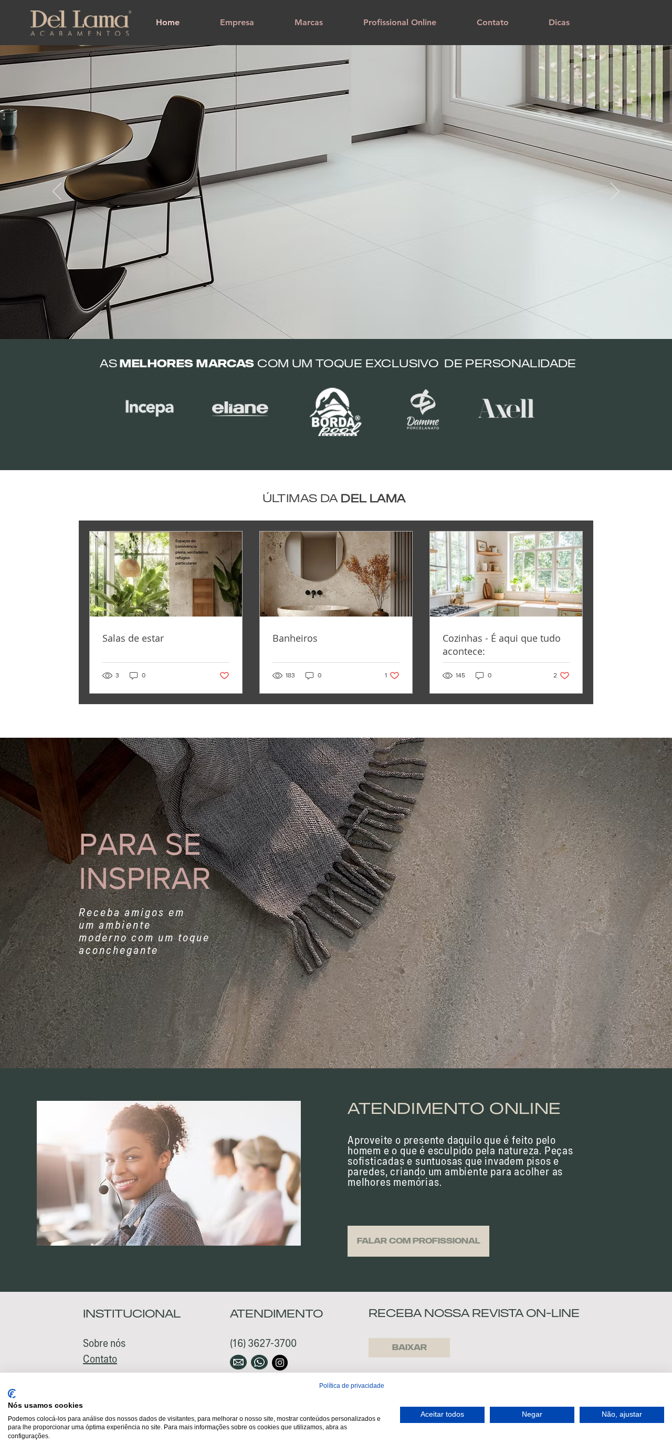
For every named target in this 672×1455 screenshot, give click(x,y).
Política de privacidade (351, 1385)
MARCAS (226, 363)
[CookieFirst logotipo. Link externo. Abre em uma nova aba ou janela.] (12, 1393)
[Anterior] (56, 192)
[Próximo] (615, 192)
